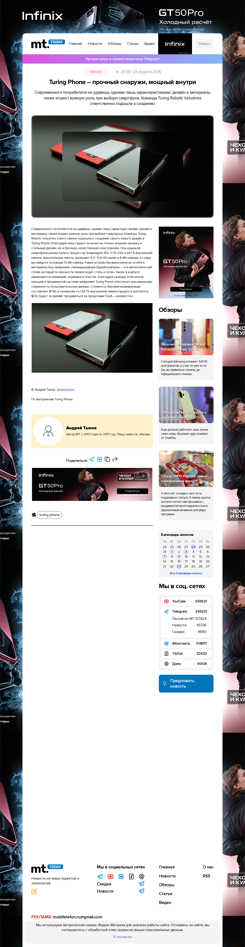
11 (193, 557)
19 (200, 562)
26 (179, 547)
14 (164, 562)
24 (164, 547)
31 (164, 552)
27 (186, 547)
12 (200, 557)
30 (208, 547)
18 (193, 562)
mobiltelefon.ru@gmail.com (77, 917)
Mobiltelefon (65, 390)
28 (193, 547)
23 (179, 566)
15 (171, 562)
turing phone (49, 515)
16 (179, 562)
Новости (96, 72)
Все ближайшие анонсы (186, 573)
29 (200, 547)
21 (164, 566)
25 (172, 547)
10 (186, 557)
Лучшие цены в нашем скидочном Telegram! (123, 59)
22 (172, 566)
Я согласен (122, 937)
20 (208, 562)
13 (207, 557)
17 (186, 562)
